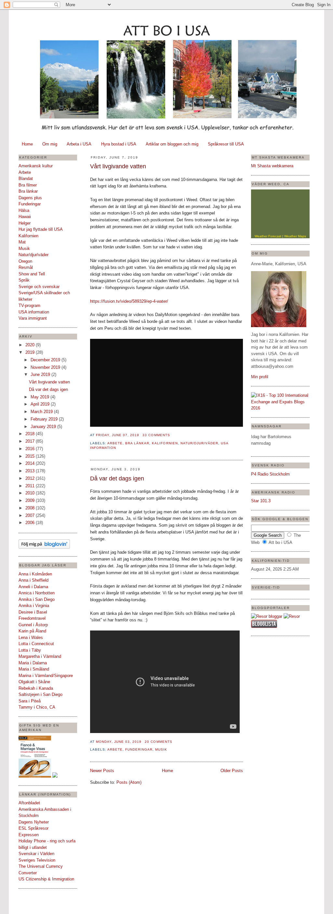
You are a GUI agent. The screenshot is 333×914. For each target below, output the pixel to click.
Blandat (26, 178)
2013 (30, 470)
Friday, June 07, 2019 (117, 435)
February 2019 (45, 419)
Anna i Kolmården (35, 574)
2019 (30, 352)
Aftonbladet (29, 802)
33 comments (156, 435)
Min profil (259, 376)
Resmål (26, 267)
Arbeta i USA (79, 144)
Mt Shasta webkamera (272, 165)
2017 (30, 441)
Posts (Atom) (128, 782)
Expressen (29, 834)
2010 (30, 493)
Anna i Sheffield (33, 580)
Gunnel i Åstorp (33, 624)
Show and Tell (32, 273)
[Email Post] (172, 435)
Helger (25, 223)
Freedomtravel (32, 618)
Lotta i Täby (30, 650)
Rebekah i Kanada (36, 688)
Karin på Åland (32, 631)
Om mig (49, 144)
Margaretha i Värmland (40, 656)
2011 (30, 485)
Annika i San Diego (37, 599)
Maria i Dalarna (33, 662)
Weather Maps (295, 236)
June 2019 (41, 374)
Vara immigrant (33, 318)
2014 (30, 463)
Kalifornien (28, 235)
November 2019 (46, 367)
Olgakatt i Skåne (34, 681)
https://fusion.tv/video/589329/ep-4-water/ (129, 301)
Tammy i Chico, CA (37, 707)
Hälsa (24, 210)
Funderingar (30, 203)
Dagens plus (30, 197)
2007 (30, 515)
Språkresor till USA (226, 144)
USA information (34, 312)
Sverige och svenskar (39, 286)
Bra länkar (28, 191)
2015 (30, 456)
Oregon (25, 261)
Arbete (25, 172)
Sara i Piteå (30, 701)
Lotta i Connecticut (36, 643)
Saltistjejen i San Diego (40, 694)
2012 (30, 478)
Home (27, 144)
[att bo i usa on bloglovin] (44, 547)
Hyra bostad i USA (118, 144)
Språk (24, 280)
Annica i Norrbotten (37, 592)
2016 (30, 448)
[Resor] (292, 616)
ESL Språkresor (33, 828)
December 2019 (46, 359)
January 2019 (44, 426)
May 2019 (40, 397)
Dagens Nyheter (34, 822)
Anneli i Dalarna (33, 586)
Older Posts (231, 770)
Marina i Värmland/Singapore (46, 675)
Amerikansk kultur (36, 165)
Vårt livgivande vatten (49, 382)
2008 (30, 507)
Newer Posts (102, 770)
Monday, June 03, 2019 (118, 741)
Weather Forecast (268, 236)
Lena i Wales (31, 637)
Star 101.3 (261, 500)
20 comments (158, 741)
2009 (30, 500)
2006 (30, 522)
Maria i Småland (34, 669)
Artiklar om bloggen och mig (172, 144)
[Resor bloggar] (266, 616)
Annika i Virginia (34, 605)
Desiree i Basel (33, 612)
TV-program (29, 305)
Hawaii (25, 216)
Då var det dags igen (48, 389)
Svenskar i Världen (36, 853)
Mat (22, 242)
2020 (30, 344)
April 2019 (41, 404)
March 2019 (42, 411)
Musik (24, 248)
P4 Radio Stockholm (270, 474)
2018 (30, 433)
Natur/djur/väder (33, 254)
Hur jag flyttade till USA (41, 229)
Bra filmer (28, 185)
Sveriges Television (37, 860)
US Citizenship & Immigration (46, 879)
